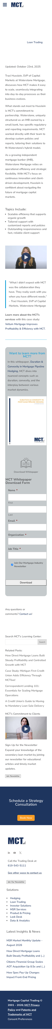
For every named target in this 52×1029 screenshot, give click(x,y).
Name (12, 490)
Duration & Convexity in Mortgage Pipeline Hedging (26, 366)
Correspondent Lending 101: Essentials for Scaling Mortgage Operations (24, 690)
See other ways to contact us (25, 873)
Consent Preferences (20, 1019)
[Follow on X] (20, 852)
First (10, 502)
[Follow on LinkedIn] (8, 852)
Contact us (25, 614)
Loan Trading (35, 42)
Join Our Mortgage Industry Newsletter (28, 564)
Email (12, 521)
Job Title (14, 549)
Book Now (26, 818)
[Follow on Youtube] (14, 852)
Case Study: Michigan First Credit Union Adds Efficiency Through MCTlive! (24, 675)
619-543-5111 (17, 865)
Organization (17, 535)
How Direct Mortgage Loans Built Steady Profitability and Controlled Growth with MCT (25, 660)
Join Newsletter (13, 776)
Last (10, 514)
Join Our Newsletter (16, 882)
